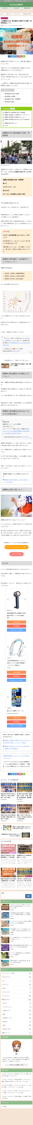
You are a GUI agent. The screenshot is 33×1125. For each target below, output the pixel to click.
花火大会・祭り (27, 8)
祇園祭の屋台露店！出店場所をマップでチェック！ (16, 114)
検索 (2, 893)
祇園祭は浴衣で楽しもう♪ (10, 123)
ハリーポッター (16, 8)
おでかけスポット (16, 977)
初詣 (17, 1014)
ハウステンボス (16, 992)
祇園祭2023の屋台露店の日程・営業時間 (14, 112)
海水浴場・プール (17, 1018)
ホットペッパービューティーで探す (16, 547)
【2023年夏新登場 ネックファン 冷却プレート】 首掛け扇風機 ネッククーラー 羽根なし (16, 663)
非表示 (12, 108)
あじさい (17, 1003)
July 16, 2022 (16, 351)
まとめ (5, 125)
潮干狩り (17, 1021)
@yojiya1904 (6, 165)
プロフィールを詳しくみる (16, 1064)
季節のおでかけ (16, 999)
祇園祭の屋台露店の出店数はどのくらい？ (14, 117)
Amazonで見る (16, 622)
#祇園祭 (7, 340)
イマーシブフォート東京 (16, 973)
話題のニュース (16, 1032)
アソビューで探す (16, 554)
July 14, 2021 (25, 437)
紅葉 (17, 1025)
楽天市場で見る (16, 626)
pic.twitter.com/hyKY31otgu (13, 433)
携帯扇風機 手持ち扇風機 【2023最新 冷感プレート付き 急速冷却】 (16, 615)
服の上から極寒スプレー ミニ (15, 710)
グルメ (16, 980)
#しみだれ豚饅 (12, 431)
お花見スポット (17, 1010)
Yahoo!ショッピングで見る (16, 630)
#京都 (23, 431)
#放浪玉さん (16, 342)
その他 (16, 988)
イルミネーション (17, 1007)
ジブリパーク (5, 8)
